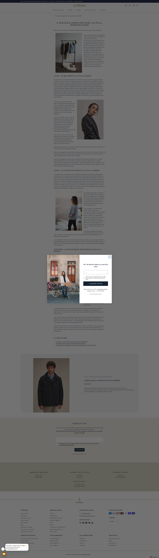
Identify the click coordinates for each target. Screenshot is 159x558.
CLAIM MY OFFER (95, 283)
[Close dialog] (109, 256)
